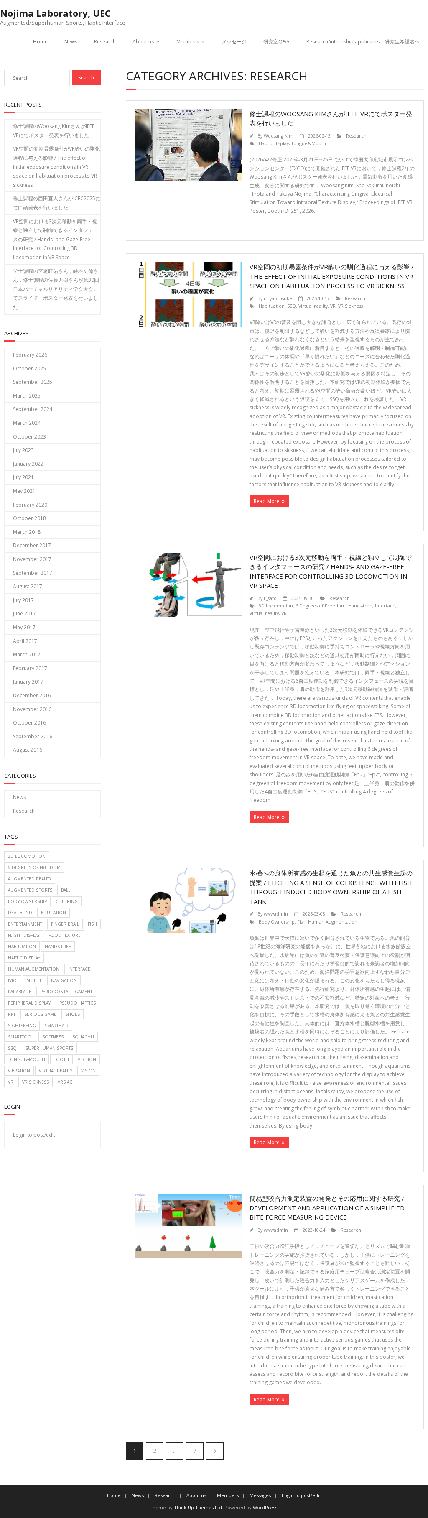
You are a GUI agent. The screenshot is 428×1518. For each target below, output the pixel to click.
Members (187, 41)
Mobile (34, 980)
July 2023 (23, 450)
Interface (385, 605)
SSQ (291, 306)
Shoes (72, 1014)
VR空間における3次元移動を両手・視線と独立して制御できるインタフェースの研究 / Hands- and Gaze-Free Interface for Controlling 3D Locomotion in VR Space (55, 239)
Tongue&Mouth (308, 143)
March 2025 (27, 395)
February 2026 (30, 354)
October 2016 (29, 722)
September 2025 (32, 381)
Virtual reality (313, 306)
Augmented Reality (29, 879)
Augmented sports (30, 890)
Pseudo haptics (77, 1003)
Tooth (61, 1059)
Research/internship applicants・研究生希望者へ (363, 41)
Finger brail (65, 924)
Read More (267, 501)
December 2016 (32, 695)
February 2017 (30, 668)
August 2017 (27, 586)
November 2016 (32, 709)
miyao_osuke (278, 298)
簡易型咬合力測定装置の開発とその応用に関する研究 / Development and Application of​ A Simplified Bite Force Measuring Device (327, 1207)
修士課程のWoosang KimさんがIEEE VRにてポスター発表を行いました (53, 130)
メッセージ (234, 41)
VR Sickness (350, 306)
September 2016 (32, 736)
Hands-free (360, 605)
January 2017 (28, 681)
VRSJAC (65, 1082)
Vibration (19, 1071)
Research (105, 41)
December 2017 (32, 545)
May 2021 (24, 491)
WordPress (265, 1507)
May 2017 (24, 627)
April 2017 (25, 641)
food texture (64, 935)
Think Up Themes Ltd (198, 1507)
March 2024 (27, 422)
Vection (87, 1059)
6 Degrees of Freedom (321, 605)
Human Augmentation (332, 921)
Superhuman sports (49, 1048)
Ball (65, 890)
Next (215, 1451)
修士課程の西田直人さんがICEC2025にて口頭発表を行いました (56, 203)
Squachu (83, 1037)
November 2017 (32, 559)
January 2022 (28, 463)
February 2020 (30, 504)
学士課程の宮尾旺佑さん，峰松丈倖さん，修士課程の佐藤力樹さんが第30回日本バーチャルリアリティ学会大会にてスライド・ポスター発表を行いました (56, 289)
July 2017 (23, 600)
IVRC (13, 980)
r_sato (270, 598)
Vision (88, 1071)
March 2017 (27, 654)
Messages (260, 1495)
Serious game (40, 1014)
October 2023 (29, 436)
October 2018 (29, 518)
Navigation (64, 980)
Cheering (67, 901)
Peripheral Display (29, 1003)
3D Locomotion (276, 605)
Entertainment (25, 924)
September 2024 (32, 409)
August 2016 (27, 749)
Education (53, 913)
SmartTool (20, 1037)
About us (143, 41)
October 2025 (29, 368)
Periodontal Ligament (66, 992)
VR (333, 306)
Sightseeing (22, 1025)
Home (40, 41)
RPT (11, 1014)
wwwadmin (276, 914)
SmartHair (57, 1025)
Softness (53, 1037)
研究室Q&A (276, 41)
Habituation (272, 306)
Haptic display (274, 143)
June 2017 (24, 613)
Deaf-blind (20, 913)
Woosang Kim (278, 136)
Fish (301, 921)
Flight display (24, 935)
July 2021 (23, 477)
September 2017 (32, 573)
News (70, 41)
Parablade (19, 992)
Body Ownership (277, 921)
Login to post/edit (34, 1134)
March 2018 (27, 532)
